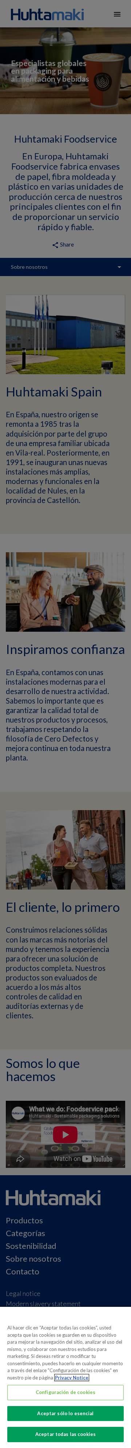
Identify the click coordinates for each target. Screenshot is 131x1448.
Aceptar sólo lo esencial (65, 1413)
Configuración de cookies (65, 1392)
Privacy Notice (71, 1378)
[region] (65, 1377)
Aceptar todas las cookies (65, 1434)
